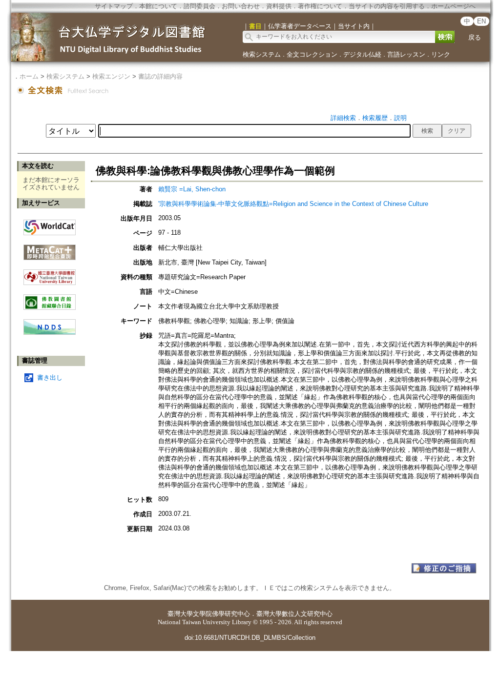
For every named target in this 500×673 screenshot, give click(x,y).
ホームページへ (453, 6)
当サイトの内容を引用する (387, 6)
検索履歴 (375, 118)
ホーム (29, 76)
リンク (440, 54)
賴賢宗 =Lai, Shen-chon (192, 189)
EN (481, 21)
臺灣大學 (180, 613)
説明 (400, 118)
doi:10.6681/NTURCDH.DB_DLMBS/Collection (250, 637)
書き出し (49, 377)
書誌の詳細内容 (160, 76)
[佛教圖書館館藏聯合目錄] (49, 298)
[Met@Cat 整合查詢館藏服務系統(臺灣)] (49, 248)
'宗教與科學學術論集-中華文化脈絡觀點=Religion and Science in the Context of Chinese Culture (293, 203)
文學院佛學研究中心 (221, 613)
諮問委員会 (199, 6)
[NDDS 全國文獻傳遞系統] (49, 332)
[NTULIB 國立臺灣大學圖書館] (49, 273)
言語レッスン (406, 54)
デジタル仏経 (362, 54)
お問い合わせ (241, 6)
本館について (158, 6)
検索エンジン (111, 76)
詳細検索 (343, 118)
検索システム (262, 54)
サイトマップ (114, 6)
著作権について (320, 6)
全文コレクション (312, 54)
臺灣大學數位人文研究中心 (294, 613)
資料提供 (279, 6)
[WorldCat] (49, 225)
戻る (474, 37)
